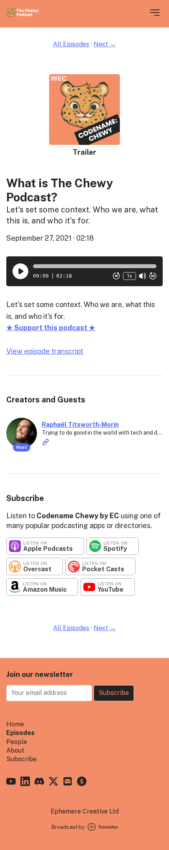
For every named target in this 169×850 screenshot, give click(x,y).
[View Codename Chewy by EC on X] (53, 782)
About (15, 750)
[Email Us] (67, 782)
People (16, 742)
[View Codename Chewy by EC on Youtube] (11, 782)
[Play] (20, 271)
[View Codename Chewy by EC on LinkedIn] (25, 782)
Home (15, 724)
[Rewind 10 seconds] (116, 276)
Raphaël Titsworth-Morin (80, 424)
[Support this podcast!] (81, 782)
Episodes (20, 733)
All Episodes (71, 44)
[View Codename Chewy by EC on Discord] (39, 782)
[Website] (46, 442)
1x (129, 276)
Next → (105, 44)
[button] (94, 266)
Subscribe (114, 692)
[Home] (22, 15)
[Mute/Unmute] (142, 276)
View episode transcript (44, 351)
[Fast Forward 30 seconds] (152, 276)
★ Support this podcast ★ (50, 328)
